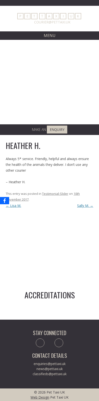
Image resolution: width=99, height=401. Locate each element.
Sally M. (85, 205)
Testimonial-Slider (55, 193)
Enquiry (57, 129)
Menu (50, 35)
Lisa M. (13, 205)
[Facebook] (4, 200)
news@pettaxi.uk (50, 368)
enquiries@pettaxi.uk (50, 363)
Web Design (40, 397)
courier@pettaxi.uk (52, 22)
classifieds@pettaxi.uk (50, 374)
